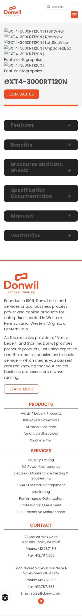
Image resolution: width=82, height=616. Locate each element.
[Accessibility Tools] (5, 597)
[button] (74, 14)
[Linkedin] (41, 601)
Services (41, 451)
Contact (41, 525)
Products (41, 404)
